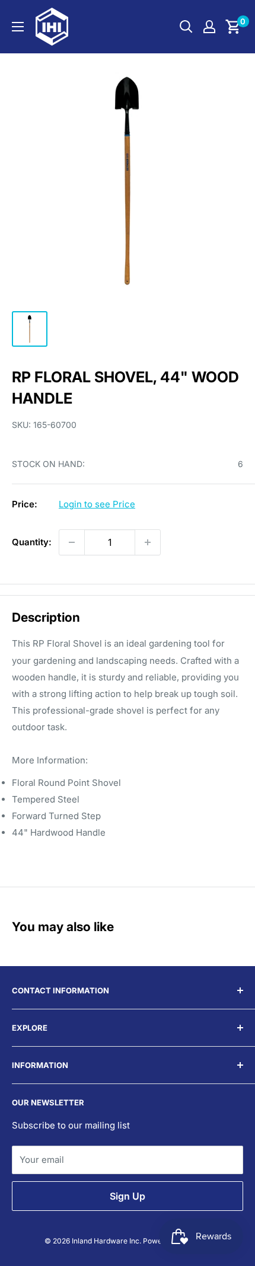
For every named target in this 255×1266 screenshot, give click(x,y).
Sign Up (127, 1196)
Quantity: (32, 542)
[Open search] (186, 26)
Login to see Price (97, 504)
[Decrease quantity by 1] (71, 542)
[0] (233, 27)
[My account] (209, 26)
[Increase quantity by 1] (147, 542)
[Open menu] (18, 26)
